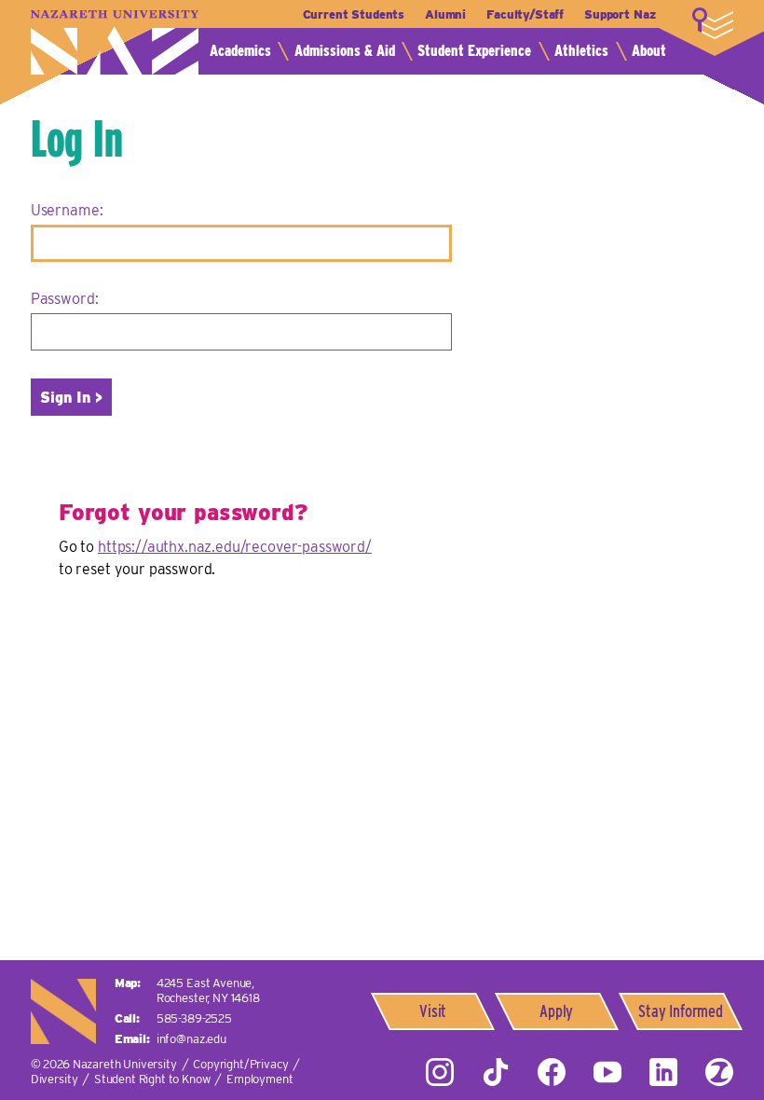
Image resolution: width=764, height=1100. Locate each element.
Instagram (440, 1072)
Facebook (552, 1072)
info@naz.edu (191, 1039)
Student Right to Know (152, 1079)
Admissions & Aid (344, 51)
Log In (77, 138)
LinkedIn (663, 1072)
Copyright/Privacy (240, 1064)
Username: (67, 210)
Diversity (54, 1079)
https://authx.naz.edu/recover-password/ (235, 547)
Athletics (581, 51)
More (712, 23)
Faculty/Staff (525, 14)
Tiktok (496, 1072)
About (649, 51)
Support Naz (619, 14)
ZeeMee (719, 1072)
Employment (259, 1079)
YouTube (607, 1072)
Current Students (353, 14)
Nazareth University (114, 42)
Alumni (445, 14)
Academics (240, 51)
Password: (65, 299)
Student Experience (474, 51)
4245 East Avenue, (208, 990)
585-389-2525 (194, 1018)
